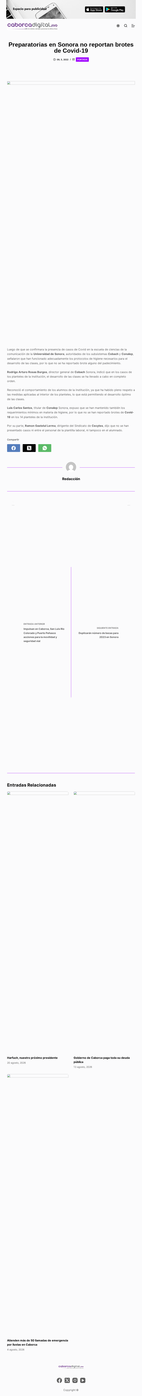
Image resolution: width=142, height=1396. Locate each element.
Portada (82, 59)
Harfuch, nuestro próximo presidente (32, 1057)
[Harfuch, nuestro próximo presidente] (37, 921)
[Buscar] (125, 25)
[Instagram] (75, 1380)
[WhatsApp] (44, 448)
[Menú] (133, 25)
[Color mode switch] (118, 25)
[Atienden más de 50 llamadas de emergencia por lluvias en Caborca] (37, 1204)
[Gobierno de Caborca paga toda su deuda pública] (104, 921)
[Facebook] (13, 448)
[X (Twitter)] (29, 448)
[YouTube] (82, 1380)
